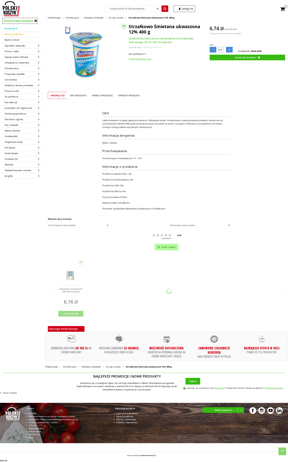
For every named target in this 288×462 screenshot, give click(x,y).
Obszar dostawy (10, 393)
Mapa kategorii (36, 428)
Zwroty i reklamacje (126, 419)
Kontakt (32, 413)
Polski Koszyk (54, 17)
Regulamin (219, 388)
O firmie (32, 425)
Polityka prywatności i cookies (43, 422)
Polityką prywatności (274, 388)
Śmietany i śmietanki (93, 17)
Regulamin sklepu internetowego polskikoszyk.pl (53, 419)
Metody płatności (125, 416)
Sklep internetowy (140, 455)
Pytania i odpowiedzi (126, 422)
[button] (165, 8)
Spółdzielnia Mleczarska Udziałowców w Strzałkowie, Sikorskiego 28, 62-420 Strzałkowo (161, 40)
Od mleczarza (72, 17)
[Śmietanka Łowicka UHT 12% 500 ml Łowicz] (70, 271)
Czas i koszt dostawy (127, 413)
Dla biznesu (34, 434)
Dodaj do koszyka (245, 57)
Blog (30, 437)
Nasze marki (34, 431)
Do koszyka (69, 313)
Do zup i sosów (116, 17)
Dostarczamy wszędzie (18, 21)
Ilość (212, 44)
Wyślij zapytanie (228, 410)
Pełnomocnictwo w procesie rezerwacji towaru (51, 416)
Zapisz (193, 381)
